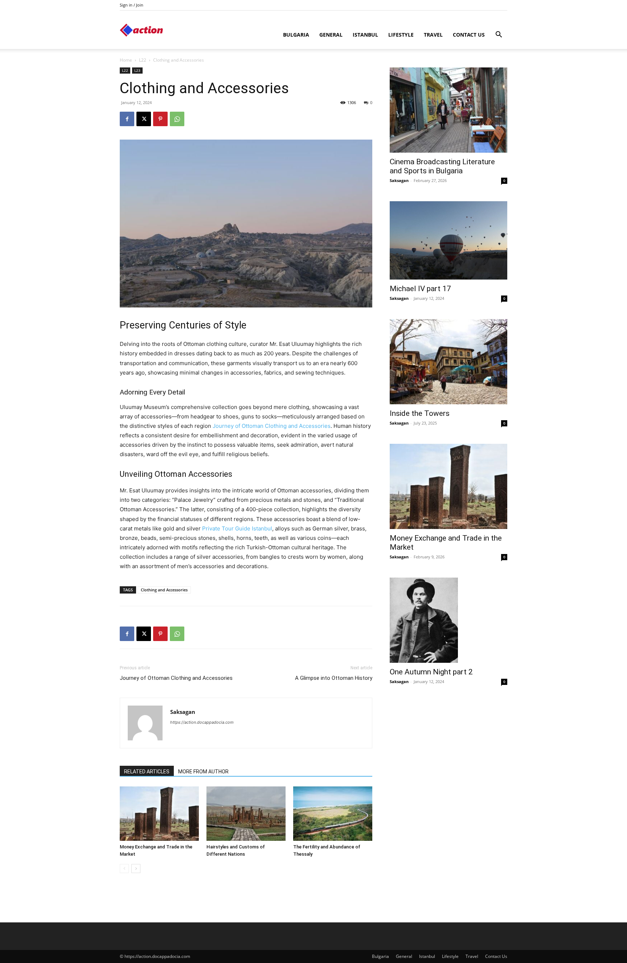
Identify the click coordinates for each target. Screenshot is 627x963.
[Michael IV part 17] (448, 240)
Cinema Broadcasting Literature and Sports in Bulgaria (442, 166)
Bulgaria (296, 34)
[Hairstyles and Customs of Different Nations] (246, 813)
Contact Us (469, 34)
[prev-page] (124, 868)
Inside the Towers (420, 413)
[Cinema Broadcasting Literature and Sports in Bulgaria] (448, 110)
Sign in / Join (131, 5)
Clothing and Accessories (164, 589)
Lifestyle (401, 34)
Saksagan (182, 711)
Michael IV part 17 (420, 288)
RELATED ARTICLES (146, 771)
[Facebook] (127, 119)
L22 (142, 60)
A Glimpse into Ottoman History (333, 678)
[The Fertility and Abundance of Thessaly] (332, 813)
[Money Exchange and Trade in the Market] (159, 813)
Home (126, 60)
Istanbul (365, 34)
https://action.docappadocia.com (202, 722)
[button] (498, 35)
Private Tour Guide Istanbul (237, 528)
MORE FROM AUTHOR (203, 771)
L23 (137, 70)
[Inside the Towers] (448, 361)
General (331, 34)
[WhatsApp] (177, 119)
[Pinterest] (160, 119)
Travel (433, 34)
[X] (143, 119)
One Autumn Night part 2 (431, 672)
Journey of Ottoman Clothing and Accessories (272, 425)
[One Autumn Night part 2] (448, 620)
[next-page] (135, 868)
